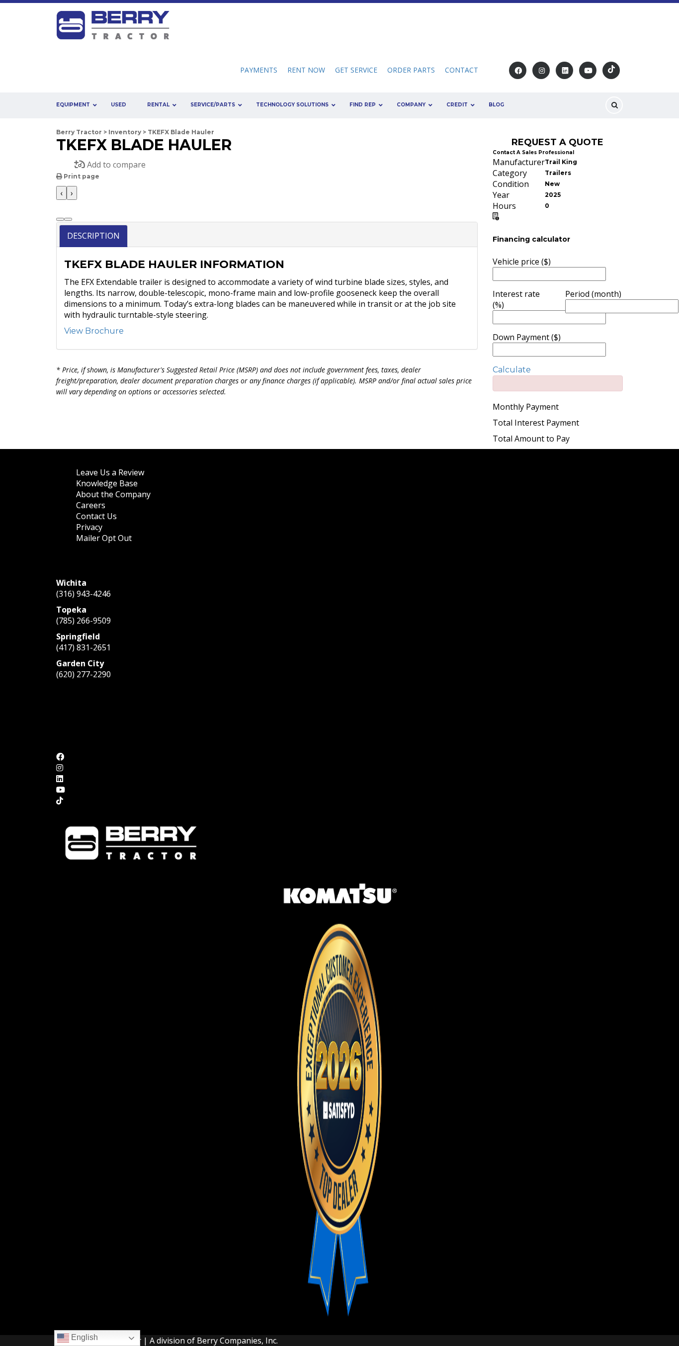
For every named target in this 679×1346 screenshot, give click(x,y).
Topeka (71, 609)
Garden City (80, 663)
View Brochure (94, 331)
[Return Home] (116, 24)
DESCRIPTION (93, 235)
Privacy (89, 527)
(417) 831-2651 (83, 647)
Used (118, 104)
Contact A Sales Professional (533, 152)
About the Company (113, 494)
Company (411, 104)
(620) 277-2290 (83, 674)
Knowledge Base (107, 483)
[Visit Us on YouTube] (587, 70)
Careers (90, 505)
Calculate (512, 369)
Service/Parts (212, 104)
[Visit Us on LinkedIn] (564, 70)
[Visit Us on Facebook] (517, 70)
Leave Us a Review (110, 472)
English (83, 1337)
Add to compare (115, 164)
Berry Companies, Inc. (237, 1340)
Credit (457, 104)
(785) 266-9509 (83, 620)
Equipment (73, 104)
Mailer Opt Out (105, 538)
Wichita (71, 582)
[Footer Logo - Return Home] (130, 841)
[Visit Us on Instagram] (541, 70)
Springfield (78, 636)
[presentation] (61, 193)
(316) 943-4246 (83, 593)
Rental (158, 104)
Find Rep (362, 104)
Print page (80, 176)
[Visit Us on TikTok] (611, 70)
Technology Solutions (292, 104)
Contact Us (96, 516)
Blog (496, 104)
